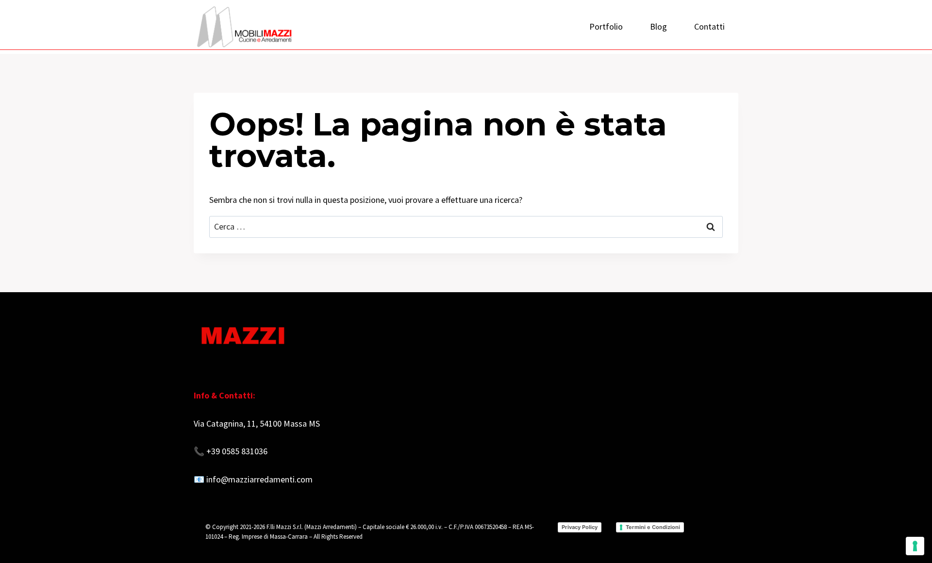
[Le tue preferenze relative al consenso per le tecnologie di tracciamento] (915, 546)
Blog (658, 26)
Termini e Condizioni (653, 527)
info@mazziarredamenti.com (259, 479)
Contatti (709, 26)
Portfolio (606, 26)
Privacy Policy (580, 527)
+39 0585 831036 (236, 451)
